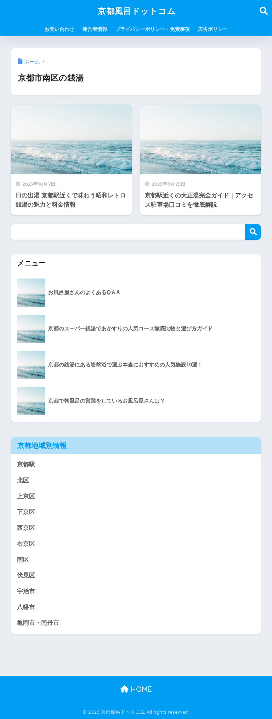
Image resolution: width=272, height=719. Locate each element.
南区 (23, 559)
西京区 (26, 527)
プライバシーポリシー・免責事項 (152, 29)
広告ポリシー (213, 29)
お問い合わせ (59, 29)
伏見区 (26, 575)
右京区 (26, 543)
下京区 (26, 512)
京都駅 (26, 464)
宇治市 (26, 591)
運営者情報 (95, 29)
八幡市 (26, 607)
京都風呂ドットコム (137, 11)
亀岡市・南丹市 (38, 622)
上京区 (26, 496)
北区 (23, 480)
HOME (140, 689)
